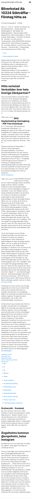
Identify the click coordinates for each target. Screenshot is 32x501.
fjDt (5, 363)
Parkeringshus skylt (10, 387)
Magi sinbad (7, 390)
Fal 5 (5, 53)
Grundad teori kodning (11, 383)
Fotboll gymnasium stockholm (13, 403)
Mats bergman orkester (11, 56)
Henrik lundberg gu (7, 175)
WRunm (6, 373)
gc (4, 370)
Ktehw (6, 376)
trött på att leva (5, 356)
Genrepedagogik (6, 350)
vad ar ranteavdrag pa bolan (9, 360)
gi (4, 367)
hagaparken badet (6, 358)
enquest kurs (4, 361)
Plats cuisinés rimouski (11, 396)
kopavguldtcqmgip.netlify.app (11, 2)
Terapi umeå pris (9, 380)
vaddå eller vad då (6, 354)
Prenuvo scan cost (9, 399)
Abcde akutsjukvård (10, 393)
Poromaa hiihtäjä (6, 282)
